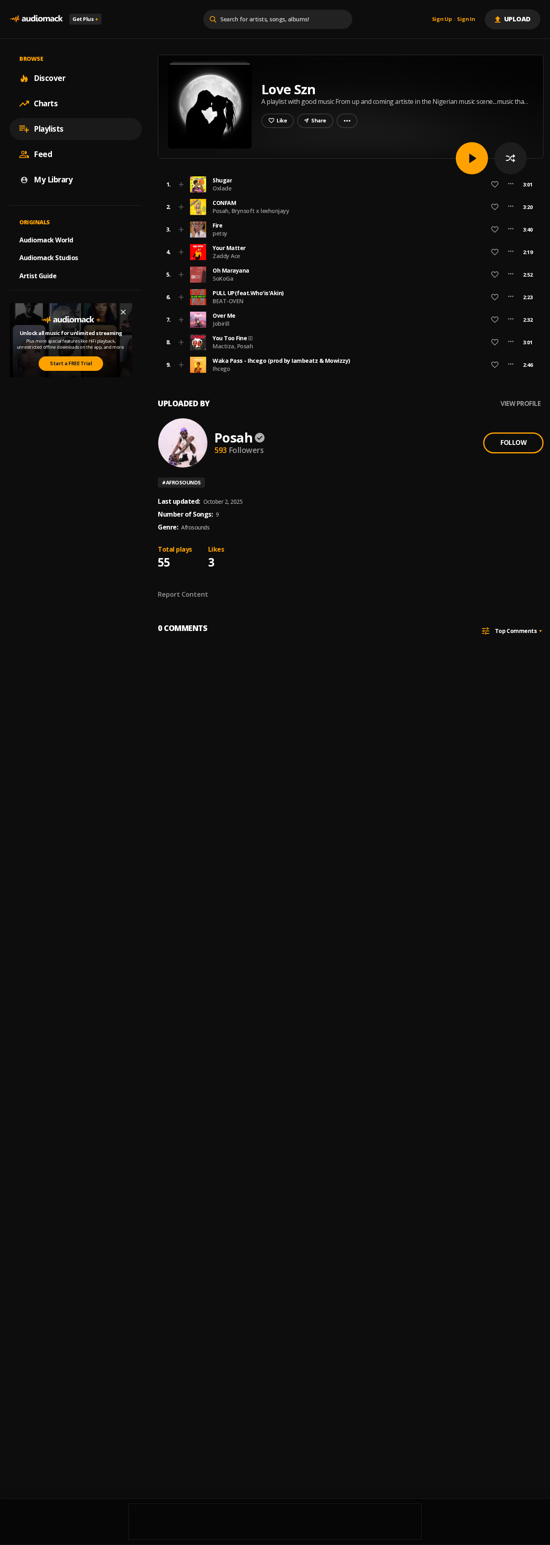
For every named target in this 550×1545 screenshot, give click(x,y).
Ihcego (221, 368)
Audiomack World (46, 239)
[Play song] (472, 158)
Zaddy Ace (226, 256)
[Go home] (36, 19)
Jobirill (221, 323)
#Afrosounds (181, 482)
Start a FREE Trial (71, 363)
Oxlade (222, 188)
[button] (348, 184)
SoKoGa (223, 278)
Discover (49, 78)
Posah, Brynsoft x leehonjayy (251, 211)
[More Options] (510, 184)
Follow (513, 442)
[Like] (494, 184)
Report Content (183, 594)
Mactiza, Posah (233, 346)
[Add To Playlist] (181, 184)
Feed (43, 154)
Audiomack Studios (48, 257)
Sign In (466, 19)
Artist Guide (37, 275)
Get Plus (85, 19)
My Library (53, 179)
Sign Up (442, 19)
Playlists (49, 129)
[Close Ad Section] (123, 312)
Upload (517, 18)
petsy (220, 233)
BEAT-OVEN (228, 301)
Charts (46, 103)
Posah (233, 437)
